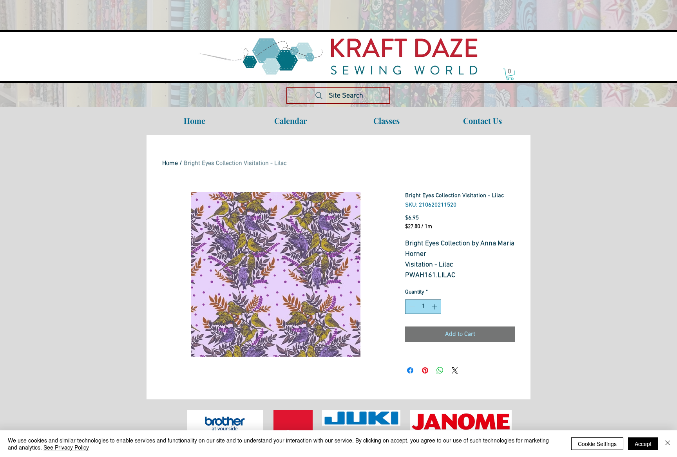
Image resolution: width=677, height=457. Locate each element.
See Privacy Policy (66, 447)
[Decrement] (411, 307)
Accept (643, 444)
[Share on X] (455, 370)
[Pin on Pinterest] (425, 370)
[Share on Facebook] (410, 370)
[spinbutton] (423, 307)
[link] (510, 74)
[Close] (667, 444)
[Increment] (435, 307)
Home (170, 163)
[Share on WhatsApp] (440, 370)
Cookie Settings (597, 444)
